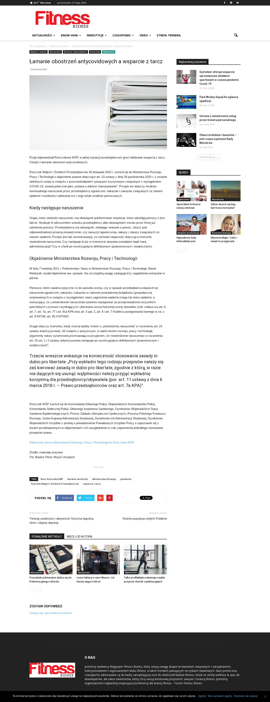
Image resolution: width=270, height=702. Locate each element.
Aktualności (42, 35)
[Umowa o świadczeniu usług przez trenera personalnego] (186, 121)
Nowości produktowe (188, 232)
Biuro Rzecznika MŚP (52, 478)
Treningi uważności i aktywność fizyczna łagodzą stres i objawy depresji (61, 521)
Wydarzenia (108, 51)
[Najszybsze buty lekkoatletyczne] (192, 224)
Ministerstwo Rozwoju (104, 478)
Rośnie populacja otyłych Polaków (145, 518)
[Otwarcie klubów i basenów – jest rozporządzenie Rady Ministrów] (186, 140)
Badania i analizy (38, 51)
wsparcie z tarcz (92, 483)
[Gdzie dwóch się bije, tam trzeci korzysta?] (226, 191)
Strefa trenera (169, 35)
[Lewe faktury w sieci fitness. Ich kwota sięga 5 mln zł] (98, 559)
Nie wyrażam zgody (220, 695)
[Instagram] (231, 2)
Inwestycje (95, 35)
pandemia (125, 478)
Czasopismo (121, 35)
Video (144, 35)
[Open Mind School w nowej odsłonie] (192, 191)
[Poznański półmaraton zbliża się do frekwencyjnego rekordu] (51, 559)
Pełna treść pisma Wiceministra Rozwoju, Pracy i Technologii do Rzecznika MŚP (81, 442)
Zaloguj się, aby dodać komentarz (50, 612)
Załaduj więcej (207, 157)
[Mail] (238, 2)
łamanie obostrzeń (77, 478)
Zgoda (202, 695)
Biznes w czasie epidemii (75, 51)
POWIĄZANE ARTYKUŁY (47, 536)
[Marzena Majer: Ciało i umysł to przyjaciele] (226, 224)
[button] (236, 35)
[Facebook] (225, 2)
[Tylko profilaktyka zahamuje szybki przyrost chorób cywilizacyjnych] (145, 559)
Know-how (69, 35)
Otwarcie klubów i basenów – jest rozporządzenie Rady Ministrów (218, 138)
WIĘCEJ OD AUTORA (79, 536)
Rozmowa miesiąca (221, 232)
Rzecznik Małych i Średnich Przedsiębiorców (55, 483)
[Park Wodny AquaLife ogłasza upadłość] (186, 102)
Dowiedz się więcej (246, 695)
